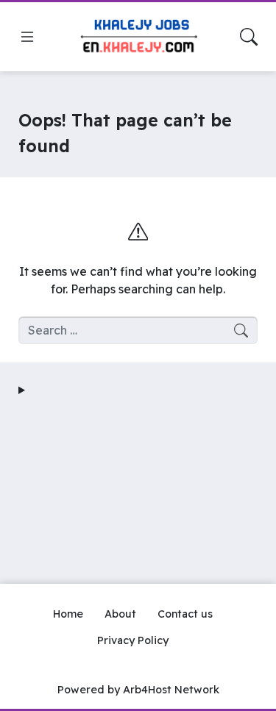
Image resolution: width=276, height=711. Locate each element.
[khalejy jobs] (138, 37)
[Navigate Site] (27, 36)
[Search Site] (248, 36)
